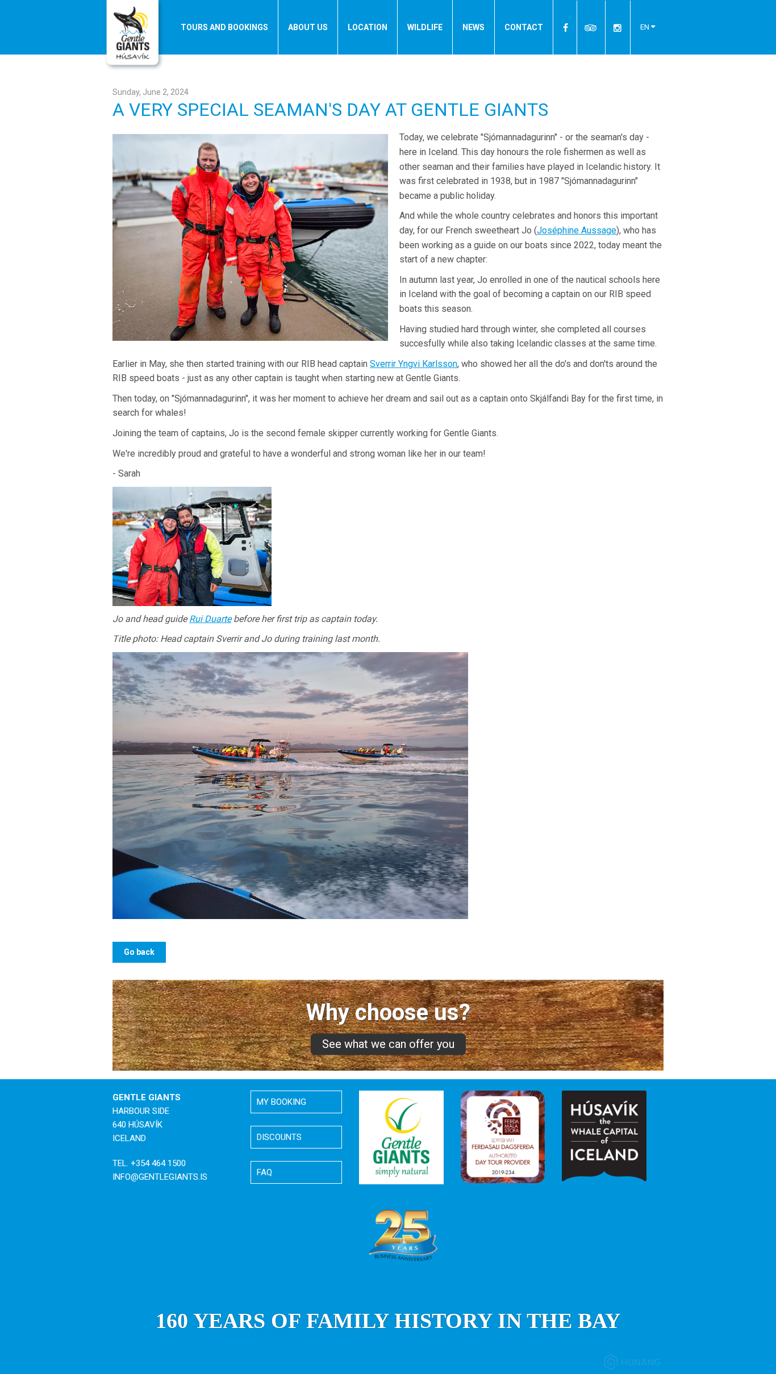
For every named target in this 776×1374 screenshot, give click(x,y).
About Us (308, 27)
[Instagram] (617, 28)
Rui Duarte (210, 618)
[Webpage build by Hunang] (632, 1364)
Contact (523, 27)
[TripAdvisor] (591, 28)
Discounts (279, 1137)
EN (645, 27)
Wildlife (425, 27)
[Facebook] (566, 28)
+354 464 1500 (158, 1163)
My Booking (281, 1102)
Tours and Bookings (224, 27)
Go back (139, 952)
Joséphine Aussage (576, 230)
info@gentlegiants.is (159, 1177)
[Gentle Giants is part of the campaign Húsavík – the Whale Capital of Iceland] (604, 1135)
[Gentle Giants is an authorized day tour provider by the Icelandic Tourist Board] (503, 1136)
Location (367, 27)
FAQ (264, 1172)
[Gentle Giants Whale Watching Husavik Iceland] (134, 36)
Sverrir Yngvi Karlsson (413, 363)
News (473, 27)
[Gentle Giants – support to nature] (401, 1136)
